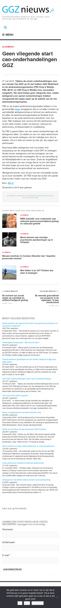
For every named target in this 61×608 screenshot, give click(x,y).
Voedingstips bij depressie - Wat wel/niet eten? (21, 342)
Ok (20, 603)
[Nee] (57, 597)
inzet (17, 109)
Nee (27, 603)
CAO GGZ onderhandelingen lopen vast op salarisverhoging (26, 378)
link (36, 198)
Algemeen (8, 47)
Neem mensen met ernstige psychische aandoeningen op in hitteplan (36, 240)
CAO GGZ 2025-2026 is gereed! (15, 395)
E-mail (6, 555)
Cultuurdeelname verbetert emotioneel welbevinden (23, 463)
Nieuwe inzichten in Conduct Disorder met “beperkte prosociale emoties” (28, 257)
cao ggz (50, 196)
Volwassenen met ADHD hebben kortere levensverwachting (26, 479)
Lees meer (37, 603)
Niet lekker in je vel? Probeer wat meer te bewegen (36, 271)
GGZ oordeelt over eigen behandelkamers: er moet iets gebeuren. (28, 446)
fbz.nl (11, 182)
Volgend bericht (48, 291)
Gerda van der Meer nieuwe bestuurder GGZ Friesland (24, 429)
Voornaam (7, 529)
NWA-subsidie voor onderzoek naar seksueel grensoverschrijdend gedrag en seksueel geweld (39, 221)
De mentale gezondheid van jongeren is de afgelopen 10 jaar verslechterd (47, 299)
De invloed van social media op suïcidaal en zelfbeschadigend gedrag (15, 297)
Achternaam (8, 542)
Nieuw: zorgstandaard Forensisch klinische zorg (21, 412)
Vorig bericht (11, 291)
